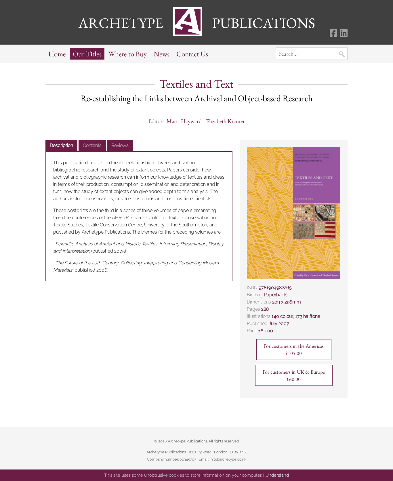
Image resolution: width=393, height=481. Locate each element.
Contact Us (192, 53)
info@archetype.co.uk (228, 459)
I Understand (276, 475)
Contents (92, 145)
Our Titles (87, 53)
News (161, 53)
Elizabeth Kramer (225, 121)
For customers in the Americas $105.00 (294, 349)
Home (57, 53)
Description (61, 145)
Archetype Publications (196, 23)
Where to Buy (127, 53)
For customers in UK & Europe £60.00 (294, 375)
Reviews (120, 145)
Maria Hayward (184, 121)
